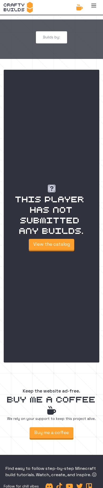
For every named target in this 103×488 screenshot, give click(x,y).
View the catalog (51, 244)
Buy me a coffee (51, 432)
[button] (93, 7)
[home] (18, 7)
